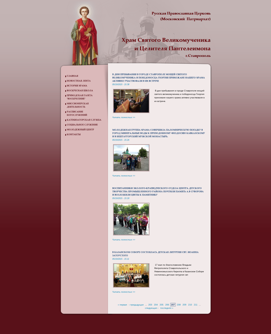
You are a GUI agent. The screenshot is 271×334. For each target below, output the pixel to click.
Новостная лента (79, 81)
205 (161, 304)
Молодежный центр (80, 130)
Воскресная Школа (80, 91)
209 (184, 304)
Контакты (74, 135)
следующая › (151, 308)
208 (179, 304)
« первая (122, 304)
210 (190, 304)
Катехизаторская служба (84, 120)
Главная (72, 76)
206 (167, 304)
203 (150, 304)
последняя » (166, 308)
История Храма (77, 86)
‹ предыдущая (136, 304)
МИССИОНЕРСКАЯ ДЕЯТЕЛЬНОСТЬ (78, 105)
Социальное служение (82, 125)
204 (156, 304)
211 (195, 304)
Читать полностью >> (123, 117)
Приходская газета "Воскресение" (80, 97)
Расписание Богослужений (77, 113)
